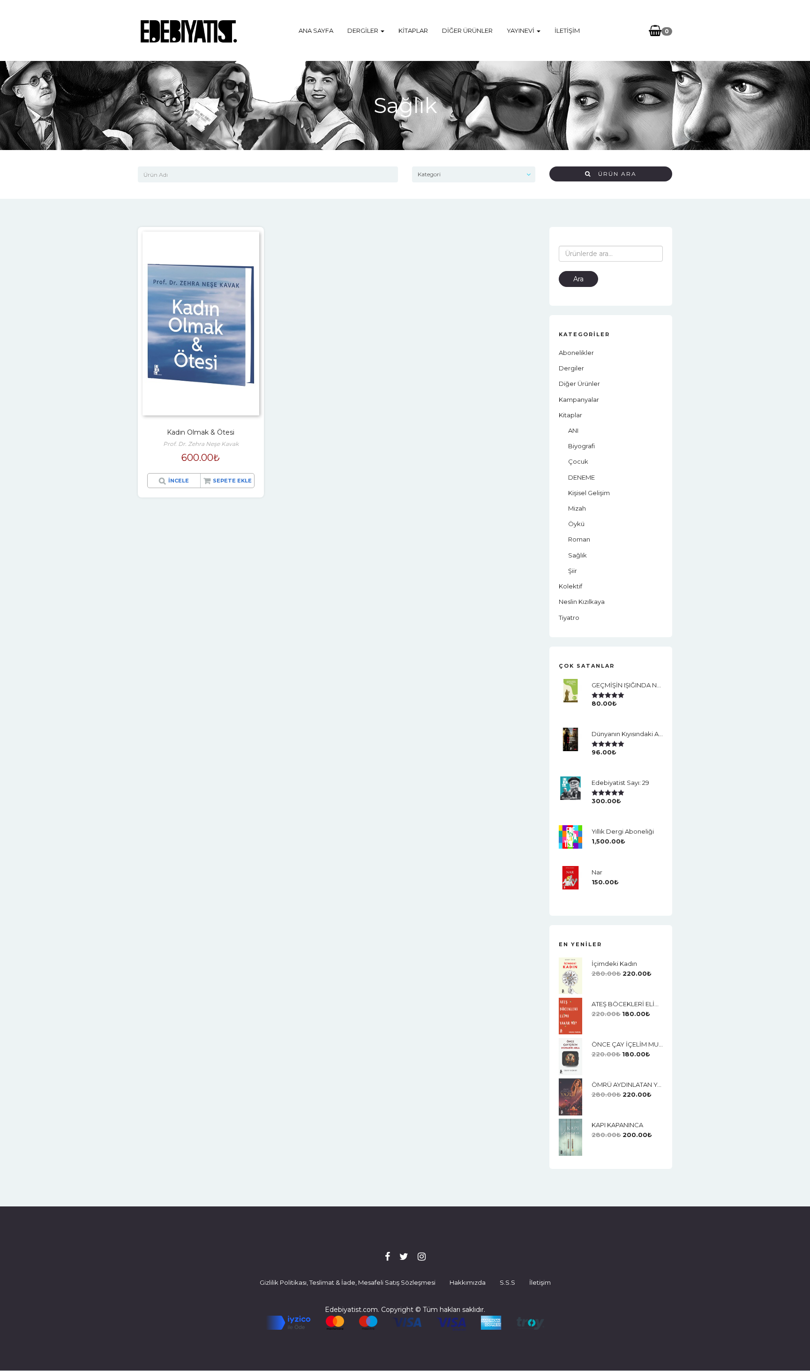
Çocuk (578, 461)
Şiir (572, 570)
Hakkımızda (468, 1282)
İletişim (567, 30)
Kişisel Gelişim (589, 493)
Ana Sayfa (316, 30)
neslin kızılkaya (582, 601)
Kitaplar (413, 30)
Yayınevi (521, 30)
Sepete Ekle (232, 480)
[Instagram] (422, 1256)
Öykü (576, 523)
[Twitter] (403, 1256)
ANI (573, 430)
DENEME (581, 477)
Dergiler (363, 30)
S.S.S (507, 1282)
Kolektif (570, 586)
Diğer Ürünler (467, 30)
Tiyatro (569, 617)
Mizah (577, 508)
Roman (579, 539)
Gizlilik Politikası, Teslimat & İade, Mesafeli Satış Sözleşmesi (347, 1282)
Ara (578, 279)
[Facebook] (387, 1256)
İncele (178, 480)
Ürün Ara (614, 173)
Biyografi (581, 446)
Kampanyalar (579, 399)
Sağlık (577, 555)
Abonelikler (576, 352)
